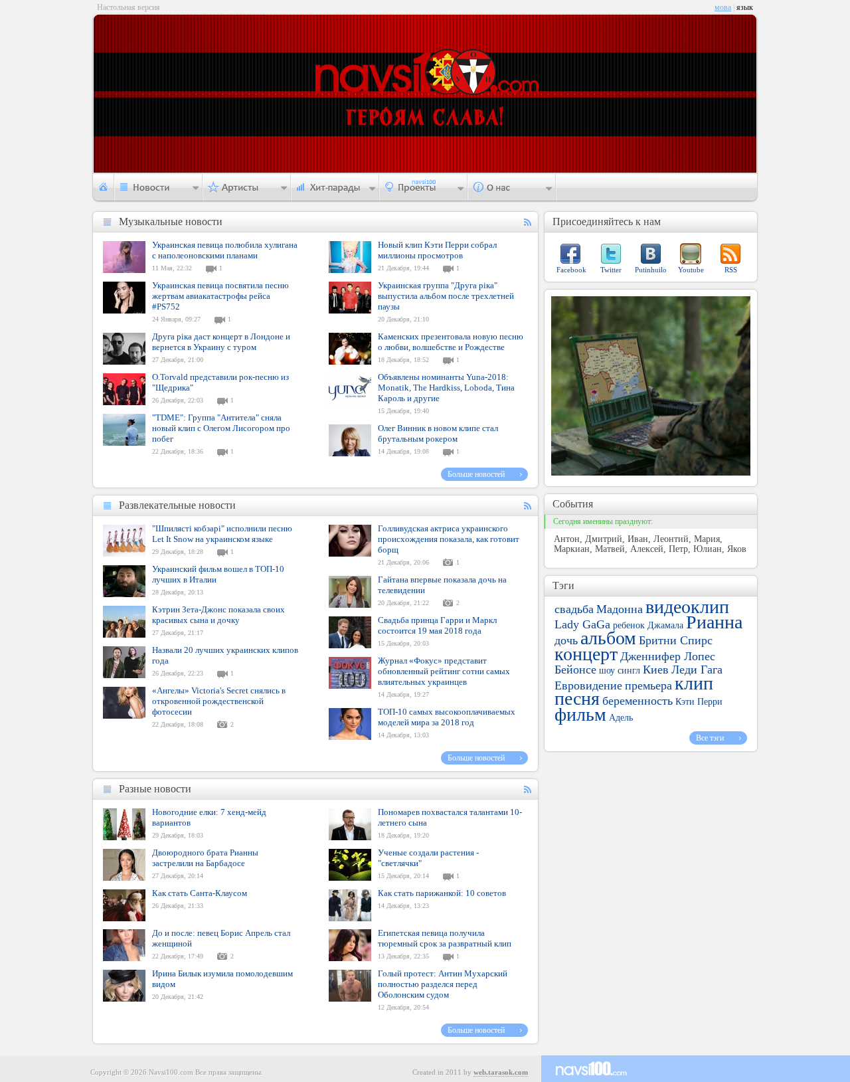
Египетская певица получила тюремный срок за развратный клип (444, 938)
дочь (566, 640)
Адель (621, 718)
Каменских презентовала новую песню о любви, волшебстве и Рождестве (450, 341)
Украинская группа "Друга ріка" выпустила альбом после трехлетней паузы (446, 296)
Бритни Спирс (676, 640)
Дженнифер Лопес (667, 656)
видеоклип (687, 606)
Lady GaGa (582, 624)
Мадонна (619, 609)
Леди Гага (696, 669)
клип (694, 683)
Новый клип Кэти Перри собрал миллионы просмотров (437, 250)
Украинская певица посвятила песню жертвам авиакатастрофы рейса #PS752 (220, 296)
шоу (607, 671)
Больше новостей (476, 474)
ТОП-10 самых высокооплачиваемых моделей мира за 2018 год (446, 717)
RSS (730, 270)
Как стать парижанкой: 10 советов (442, 893)
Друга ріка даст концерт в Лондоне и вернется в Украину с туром (221, 341)
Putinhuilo (651, 270)
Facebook (571, 270)
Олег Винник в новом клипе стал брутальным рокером (438, 433)
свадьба (574, 609)
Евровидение (588, 685)
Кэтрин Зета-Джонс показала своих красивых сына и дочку (218, 614)
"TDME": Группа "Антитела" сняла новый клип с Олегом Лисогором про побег (221, 428)
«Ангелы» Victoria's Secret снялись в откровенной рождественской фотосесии (219, 701)
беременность (637, 700)
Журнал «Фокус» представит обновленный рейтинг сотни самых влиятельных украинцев (444, 671)
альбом (608, 638)
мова (723, 7)
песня (577, 698)
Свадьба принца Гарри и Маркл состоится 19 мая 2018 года (437, 625)
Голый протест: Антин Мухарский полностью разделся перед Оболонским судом (442, 984)
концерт (586, 654)
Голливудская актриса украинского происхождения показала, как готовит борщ (448, 539)
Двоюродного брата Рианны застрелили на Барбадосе (205, 858)
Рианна (714, 622)
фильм (580, 714)
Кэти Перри (698, 702)
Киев (656, 669)
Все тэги (710, 738)
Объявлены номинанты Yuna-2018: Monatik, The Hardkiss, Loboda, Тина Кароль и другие (446, 387)
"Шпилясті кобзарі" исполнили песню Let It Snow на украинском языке (222, 533)
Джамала (665, 625)
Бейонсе (575, 669)
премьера (648, 685)
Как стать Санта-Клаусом (199, 893)
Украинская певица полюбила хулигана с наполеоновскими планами (225, 250)
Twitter (611, 270)
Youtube (691, 270)
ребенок (629, 625)
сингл (629, 671)
